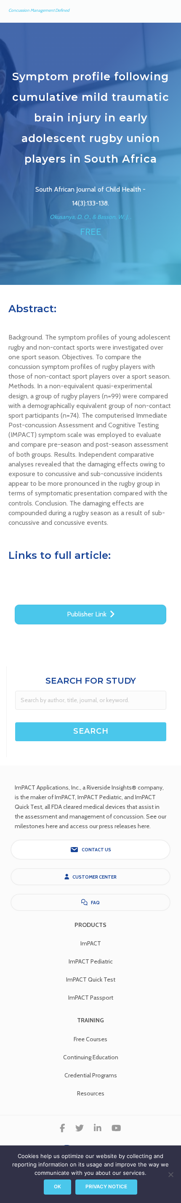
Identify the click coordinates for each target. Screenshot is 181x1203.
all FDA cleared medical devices (85, 807)
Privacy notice (106, 1187)
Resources (90, 1093)
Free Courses (90, 1039)
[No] (170, 1174)
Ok (57, 1187)
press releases (117, 826)
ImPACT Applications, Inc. (47, 787)
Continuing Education (90, 1057)
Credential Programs (90, 1075)
